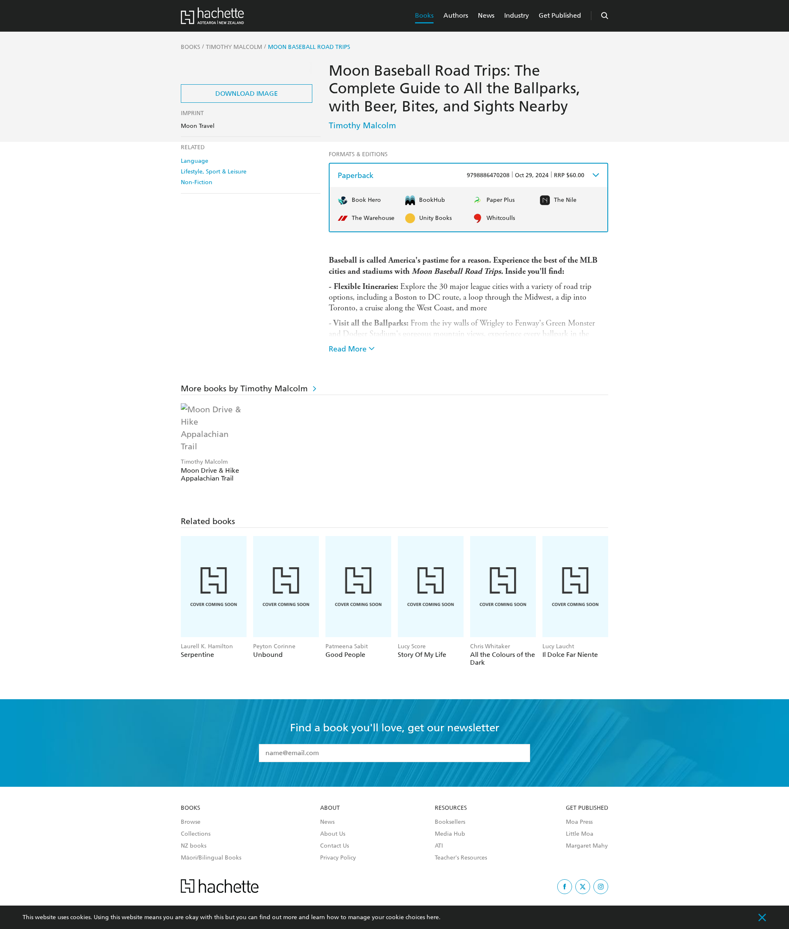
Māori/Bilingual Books (211, 858)
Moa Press (579, 822)
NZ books (193, 846)
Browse (191, 822)
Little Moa (579, 834)
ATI (439, 846)
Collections (195, 834)
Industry (516, 15)
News (486, 15)
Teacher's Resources (461, 858)
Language (194, 160)
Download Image (246, 93)
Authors (455, 15)
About (330, 808)
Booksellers (450, 822)
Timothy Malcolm (362, 125)
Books (424, 15)
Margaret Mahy (587, 846)
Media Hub (450, 834)
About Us (332, 834)
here (433, 917)
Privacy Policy (338, 858)
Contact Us (334, 846)
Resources (451, 808)
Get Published (560, 15)
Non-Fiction (196, 182)
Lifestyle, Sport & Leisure (214, 171)
